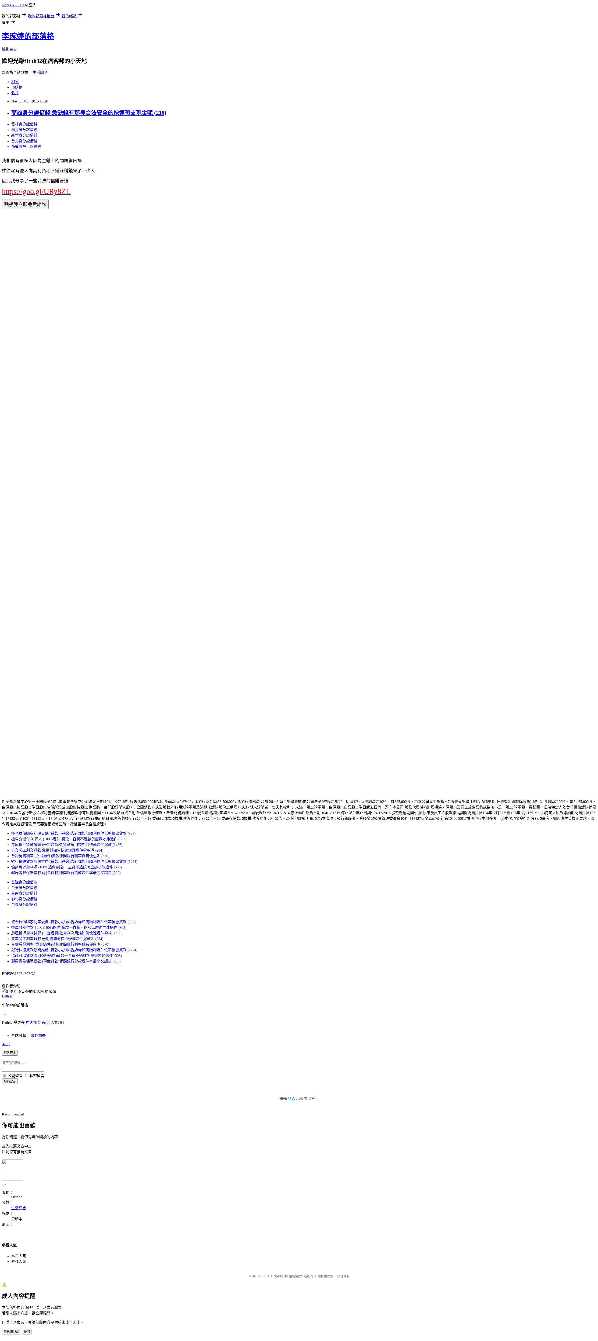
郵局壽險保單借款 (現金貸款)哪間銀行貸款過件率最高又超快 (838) (66, 873)
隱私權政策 (325, 1276)
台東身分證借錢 (24, 888)
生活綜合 (40, 72)
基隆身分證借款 (24, 882)
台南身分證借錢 (24, 893)
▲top (6, 1044)
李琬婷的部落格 (28, 36)
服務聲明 (343, 1276)
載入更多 (10, 1053)
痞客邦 (31, 1022)
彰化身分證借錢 (24, 899)
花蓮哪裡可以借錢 (26, 147)
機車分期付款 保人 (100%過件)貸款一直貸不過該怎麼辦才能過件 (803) (68, 839)
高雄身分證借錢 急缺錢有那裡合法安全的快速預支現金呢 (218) (88, 113)
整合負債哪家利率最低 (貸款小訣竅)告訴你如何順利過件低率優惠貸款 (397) (73, 833)
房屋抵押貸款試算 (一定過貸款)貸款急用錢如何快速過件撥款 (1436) (66, 845)
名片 (15, 93)
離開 (27, 1332)
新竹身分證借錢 (24, 135)
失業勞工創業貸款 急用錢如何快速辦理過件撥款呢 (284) (57, 850)
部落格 (16, 87)
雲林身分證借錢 (24, 124)
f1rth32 (7, 996)
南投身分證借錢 (24, 130)
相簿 (15, 82)
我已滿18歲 (11, 1332)
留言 (41, 1022)
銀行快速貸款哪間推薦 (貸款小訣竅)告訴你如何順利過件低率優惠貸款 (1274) (74, 862)
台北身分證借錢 (24, 141)
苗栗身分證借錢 (24, 905)
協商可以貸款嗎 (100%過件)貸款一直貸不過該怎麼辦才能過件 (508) (66, 867)
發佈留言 (10, 1081)
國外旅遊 (38, 1036)
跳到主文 (9, 49)
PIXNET (264, 1276)
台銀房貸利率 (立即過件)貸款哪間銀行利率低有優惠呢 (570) (60, 856)
